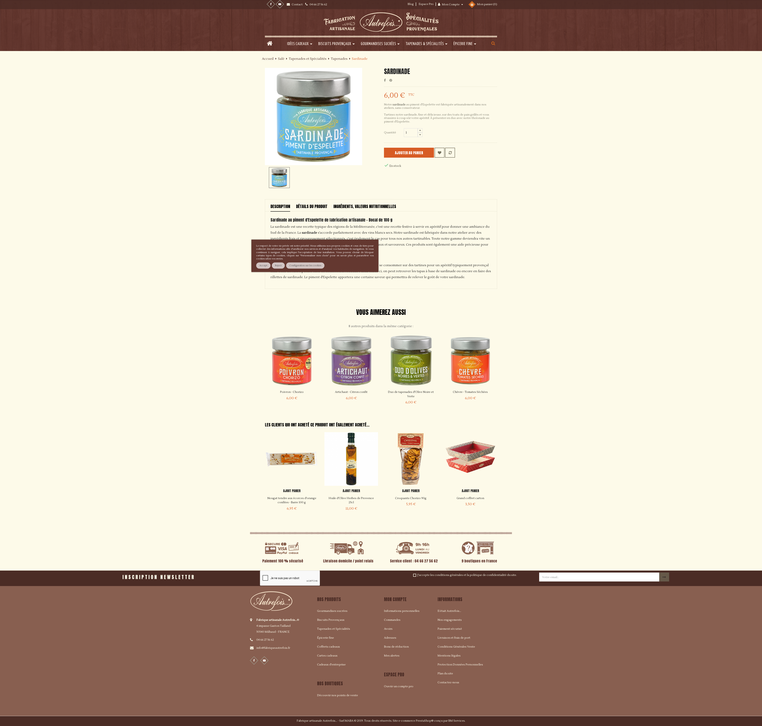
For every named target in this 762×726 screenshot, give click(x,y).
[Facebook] (271, 4)
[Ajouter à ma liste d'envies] (439, 153)
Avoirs (388, 629)
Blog (411, 4)
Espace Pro (426, 4)
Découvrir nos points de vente (337, 695)
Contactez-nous (448, 682)
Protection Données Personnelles (460, 664)
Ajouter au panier (409, 152)
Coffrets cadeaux (328, 647)
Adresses (390, 638)
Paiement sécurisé (450, 629)
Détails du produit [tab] (311, 206)
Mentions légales (449, 656)
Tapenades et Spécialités (333, 629)
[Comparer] (450, 153)
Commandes (392, 620)
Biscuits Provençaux (330, 620)
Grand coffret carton (470, 498)
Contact (297, 4)
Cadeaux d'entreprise (331, 664)
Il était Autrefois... (449, 611)
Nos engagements (450, 620)
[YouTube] (280, 4)
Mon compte (395, 599)
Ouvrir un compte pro (398, 686)
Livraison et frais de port (454, 638)
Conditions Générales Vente (456, 647)
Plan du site (445, 673)
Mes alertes (391, 656)
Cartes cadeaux (327, 656)
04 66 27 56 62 (265, 640)
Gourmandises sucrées (332, 611)
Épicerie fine (325, 638)
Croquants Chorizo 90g (410, 498)
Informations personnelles (401, 611)
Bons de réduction (396, 647)
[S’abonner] (664, 577)
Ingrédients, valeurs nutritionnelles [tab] (364, 206)
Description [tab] (280, 206)
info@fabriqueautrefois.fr (273, 648)
